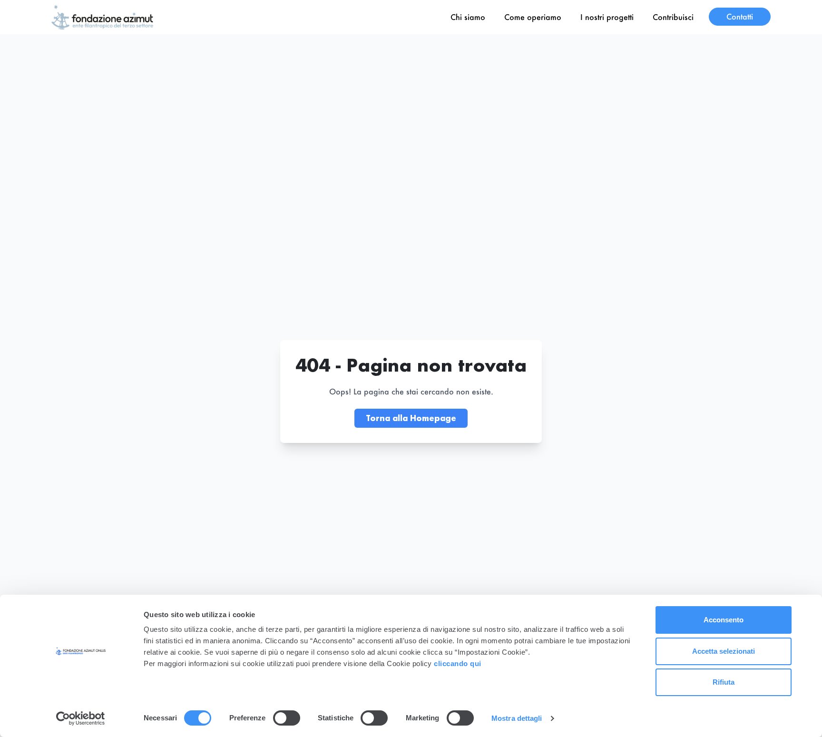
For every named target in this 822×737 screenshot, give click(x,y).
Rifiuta (723, 682)
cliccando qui (458, 663)
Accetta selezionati (723, 651)
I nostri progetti (607, 17)
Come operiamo (532, 17)
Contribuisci (673, 17)
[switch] (286, 718)
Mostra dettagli (516, 718)
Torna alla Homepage (411, 418)
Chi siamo (467, 17)
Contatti (739, 16)
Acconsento (724, 620)
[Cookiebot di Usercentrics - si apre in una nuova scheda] (80, 718)
